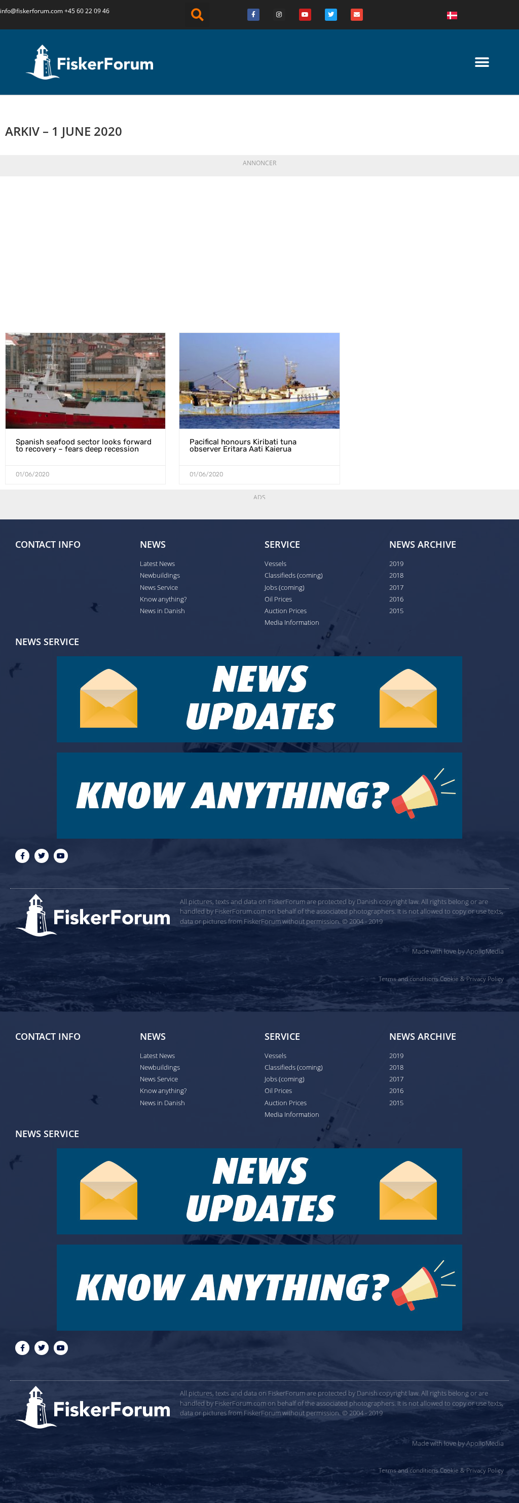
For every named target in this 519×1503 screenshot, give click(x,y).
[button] (197, 15)
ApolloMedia (485, 951)
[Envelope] (357, 15)
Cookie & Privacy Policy (472, 978)
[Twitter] (331, 15)
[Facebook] (253, 15)
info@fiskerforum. (25, 11)
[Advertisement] (259, 251)
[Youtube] (305, 15)
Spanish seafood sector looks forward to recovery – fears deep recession (84, 445)
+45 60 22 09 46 (86, 11)
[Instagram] (279, 15)
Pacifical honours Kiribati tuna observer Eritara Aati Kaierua (243, 445)
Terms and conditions (408, 978)
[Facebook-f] (22, 856)
